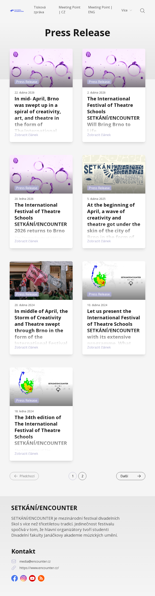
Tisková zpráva (40, 9)
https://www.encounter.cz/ (39, 568)
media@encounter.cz (35, 561)
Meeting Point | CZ (69, 9)
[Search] (140, 10)
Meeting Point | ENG (100, 9)
